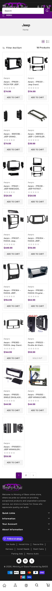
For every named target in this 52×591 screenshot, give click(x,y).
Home (26, 29)
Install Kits (24, 544)
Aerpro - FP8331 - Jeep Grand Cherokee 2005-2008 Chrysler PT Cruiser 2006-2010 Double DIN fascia (36, 83)
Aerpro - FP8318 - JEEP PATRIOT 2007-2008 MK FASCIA (36, 187)
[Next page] (33, 475)
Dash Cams (38, 549)
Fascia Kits (38, 544)
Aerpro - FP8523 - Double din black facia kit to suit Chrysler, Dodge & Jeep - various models (36, 343)
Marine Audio (33, 553)
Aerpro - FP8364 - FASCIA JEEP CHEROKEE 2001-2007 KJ (12, 291)
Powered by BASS (39, 566)
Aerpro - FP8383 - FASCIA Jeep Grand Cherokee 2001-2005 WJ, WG (13, 343)
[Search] (37, 586)
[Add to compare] (23, 61)
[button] (48, 7)
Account (15, 585)
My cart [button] (48, 585)
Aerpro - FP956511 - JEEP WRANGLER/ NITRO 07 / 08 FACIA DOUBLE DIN (13, 448)
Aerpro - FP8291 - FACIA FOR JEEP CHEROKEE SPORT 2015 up (12, 83)
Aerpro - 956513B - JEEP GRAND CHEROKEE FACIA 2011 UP (12, 135)
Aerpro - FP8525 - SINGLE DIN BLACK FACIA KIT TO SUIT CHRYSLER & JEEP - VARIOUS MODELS (13, 396)
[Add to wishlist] (23, 55)
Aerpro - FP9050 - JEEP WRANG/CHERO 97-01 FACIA (37, 396)
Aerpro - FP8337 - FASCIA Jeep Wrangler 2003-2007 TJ (13, 239)
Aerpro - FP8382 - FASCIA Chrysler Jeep (36, 291)
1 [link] (18, 475)
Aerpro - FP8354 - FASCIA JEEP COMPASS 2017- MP (37, 239)
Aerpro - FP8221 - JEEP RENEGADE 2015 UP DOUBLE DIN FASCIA (12, 187)
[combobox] (26, 11)
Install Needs (23, 549)
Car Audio (10, 544)
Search (47, 11)
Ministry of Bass (21, 566)
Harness (9, 549)
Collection (26, 585)
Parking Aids (17, 553)
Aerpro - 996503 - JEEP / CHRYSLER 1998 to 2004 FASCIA (36, 135)
